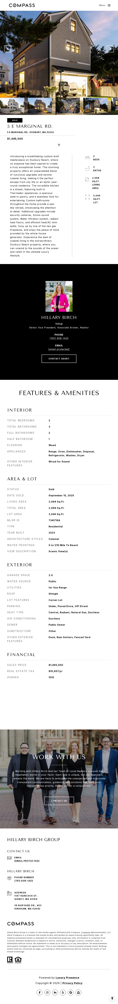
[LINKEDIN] (55, 992)
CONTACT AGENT (59, 358)
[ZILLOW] (78, 992)
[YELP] (63, 992)
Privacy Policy (72, 983)
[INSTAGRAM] (47, 992)
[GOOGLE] (71, 992)
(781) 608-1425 (59, 338)
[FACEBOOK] (39, 992)
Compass (86, 932)
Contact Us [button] (59, 801)
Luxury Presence (67, 977)
